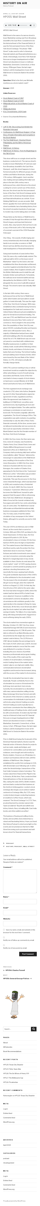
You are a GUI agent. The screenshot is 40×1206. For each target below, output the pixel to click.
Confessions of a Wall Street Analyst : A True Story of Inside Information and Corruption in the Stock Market (19, 134)
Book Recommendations (12, 1051)
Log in (5, 1109)
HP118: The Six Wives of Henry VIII (16, 1073)
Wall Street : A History (11, 148)
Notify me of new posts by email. (15, 948)
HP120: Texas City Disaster (13, 1065)
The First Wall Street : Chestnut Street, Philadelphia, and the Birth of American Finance (17, 142)
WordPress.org (9, 1122)
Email (6, 908)
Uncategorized (8, 1163)
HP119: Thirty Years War (12, 1069)
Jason (21, 13)
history (9, 846)
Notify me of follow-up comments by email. (18, 940)
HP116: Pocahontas (10, 1082)
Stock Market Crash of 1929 (13, 101)
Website (6, 919)
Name (6, 897)
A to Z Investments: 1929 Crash (14, 112)
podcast (10, 843)
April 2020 (7, 1145)
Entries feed (7, 1113)
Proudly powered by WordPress (14, 1201)
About (5, 1043)
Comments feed (9, 1118)
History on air (15, 3)
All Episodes (7, 1047)
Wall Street (29, 846)
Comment (7, 867)
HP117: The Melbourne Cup (13, 1078)
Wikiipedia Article (9, 109)
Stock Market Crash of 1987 (13, 98)
